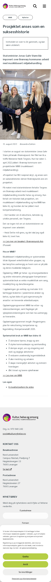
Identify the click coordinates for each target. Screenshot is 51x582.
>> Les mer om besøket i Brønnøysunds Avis (23, 241)
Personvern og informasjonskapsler (24, 578)
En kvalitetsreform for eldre (21, 387)
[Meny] (44, 6)
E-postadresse (25, 510)
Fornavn (25, 523)
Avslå (25, 564)
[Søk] (35, 6)
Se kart (6, 469)
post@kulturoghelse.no (14, 433)
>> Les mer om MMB (12, 375)
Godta (25, 556)
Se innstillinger (25, 572)
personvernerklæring (29, 548)
